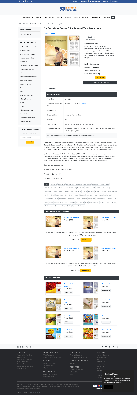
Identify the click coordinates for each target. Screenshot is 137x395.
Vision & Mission (101, 357)
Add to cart (86, 240)
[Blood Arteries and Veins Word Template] (53, 288)
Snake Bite (68, 316)
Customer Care (101, 377)
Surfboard (81, 206)
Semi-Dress (59, 195)
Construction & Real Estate (29, 65)
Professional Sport (50, 188)
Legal (21, 91)
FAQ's (98, 368)
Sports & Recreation (26, 114)
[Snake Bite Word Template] (53, 319)
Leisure (82, 195)
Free (59, 17)
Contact (99, 373)
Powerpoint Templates (50, 374)
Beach (78, 198)
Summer (84, 198)
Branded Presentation (77, 370)
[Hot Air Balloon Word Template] (53, 333)
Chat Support (95, 1)
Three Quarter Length (71, 188)
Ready (98, 188)
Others (22, 106)
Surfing (84, 191)
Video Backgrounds (49, 363)
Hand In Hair (70, 184)
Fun (86, 202)
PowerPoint (27, 17)
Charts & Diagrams (23, 364)
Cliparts (46, 368)
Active (97, 191)
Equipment (62, 198)
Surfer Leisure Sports (71, 217)
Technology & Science (27, 117)
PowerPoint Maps (22, 362)
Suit (66, 195)
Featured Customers (76, 355)
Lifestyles (72, 202)
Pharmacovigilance (108, 284)
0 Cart (116, 1)
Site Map (99, 371)
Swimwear (48, 191)
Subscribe (29, 142)
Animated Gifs (48, 366)
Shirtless (109, 198)
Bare (56, 198)
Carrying (91, 191)
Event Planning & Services (28, 76)
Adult (93, 188)
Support (106, 1)
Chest (63, 206)
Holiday (76, 195)
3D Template (21, 357)
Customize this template (100, 82)
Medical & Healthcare (27, 95)
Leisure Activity (94, 202)
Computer (23, 61)
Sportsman (95, 184)
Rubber (87, 188)
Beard (102, 184)
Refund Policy (101, 366)
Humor (22, 88)
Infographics (74, 372)
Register (84, 1)
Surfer (69, 206)
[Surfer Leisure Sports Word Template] (91, 222)
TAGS (46, 184)
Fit (77, 202)
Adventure (61, 184)
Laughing (103, 191)
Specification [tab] (51, 88)
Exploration (71, 198)
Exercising (79, 184)
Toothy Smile (69, 191)
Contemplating (100, 198)
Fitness (108, 202)
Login (75, 1)
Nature (22, 102)
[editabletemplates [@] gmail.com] (107, 347)
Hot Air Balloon (69, 330)
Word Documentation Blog (52, 357)
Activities (60, 188)
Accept (109, 387)
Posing (82, 202)
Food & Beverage (25, 84)
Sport (70, 195)
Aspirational (87, 184)
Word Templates (30, 23)
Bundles (67, 17)
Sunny (102, 202)
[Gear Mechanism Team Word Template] (53, 304)
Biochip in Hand (106, 300)
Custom (83, 104)
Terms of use (100, 362)
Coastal (55, 191)
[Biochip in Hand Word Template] (91, 303)
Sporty (108, 188)
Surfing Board (49, 206)
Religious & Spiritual (26, 110)
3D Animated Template (24, 359)
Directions (99, 375)
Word (38, 17)
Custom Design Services (25, 366)
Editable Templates (35, 392)
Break (51, 202)
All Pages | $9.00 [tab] (91, 38)
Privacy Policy (101, 364)
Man (46, 202)
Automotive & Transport (28, 54)
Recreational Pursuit (105, 195)
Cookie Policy (119, 382)
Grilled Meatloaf (107, 330)
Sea (66, 202)
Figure (74, 206)
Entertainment (25, 73)
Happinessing (49, 198)
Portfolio (95, 17)
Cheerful (57, 206)
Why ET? (99, 359)
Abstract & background (28, 47)
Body (95, 195)
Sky (103, 188)
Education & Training (27, 69)
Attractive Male (112, 191)
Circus (103, 316)
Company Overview (102, 355)
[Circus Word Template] (91, 319)
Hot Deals (106, 17)
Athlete (61, 191)
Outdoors (89, 195)
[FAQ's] (103, 347)
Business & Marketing (27, 58)
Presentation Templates (25, 355)
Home (20, 23)
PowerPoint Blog (22, 368)
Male (107, 184)
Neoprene (78, 191)
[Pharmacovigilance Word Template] (91, 288)
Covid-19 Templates (81, 17)
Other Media (48, 17)
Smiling (47, 195)
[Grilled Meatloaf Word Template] (91, 333)
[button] (113, 17)
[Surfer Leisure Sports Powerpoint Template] (53, 221)
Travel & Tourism (25, 121)
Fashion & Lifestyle (26, 80)
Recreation (91, 198)
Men (115, 198)
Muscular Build (58, 202)
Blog (71, 374)
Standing (54, 184)
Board (53, 195)
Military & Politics (25, 99)
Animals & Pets (25, 50)
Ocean (82, 188)
